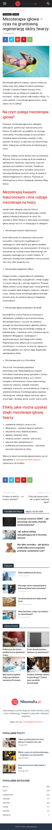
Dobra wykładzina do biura (29, 573)
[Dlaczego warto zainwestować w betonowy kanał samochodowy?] (9, 589)
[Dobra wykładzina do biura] (9, 576)
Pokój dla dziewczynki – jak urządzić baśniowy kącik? (39, 499)
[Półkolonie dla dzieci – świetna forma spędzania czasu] (14, 639)
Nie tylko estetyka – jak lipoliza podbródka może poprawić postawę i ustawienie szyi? (33, 547)
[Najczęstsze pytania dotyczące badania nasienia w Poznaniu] (14, 664)
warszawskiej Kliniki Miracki (27, 459)
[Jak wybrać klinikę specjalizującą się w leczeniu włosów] (9, 534)
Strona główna (8, 10)
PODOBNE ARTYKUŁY (13, 512)
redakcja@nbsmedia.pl (32, 722)
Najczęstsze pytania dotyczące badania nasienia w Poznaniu (12, 677)
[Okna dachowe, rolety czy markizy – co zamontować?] (9, 614)
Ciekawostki (20, 10)
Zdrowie (15, 14)
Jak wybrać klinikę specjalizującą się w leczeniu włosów (32, 534)
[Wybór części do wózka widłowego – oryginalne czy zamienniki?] (9, 755)
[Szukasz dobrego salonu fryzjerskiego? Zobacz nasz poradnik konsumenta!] (38, 664)
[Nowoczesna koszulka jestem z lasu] (9, 768)
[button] (48, 3)
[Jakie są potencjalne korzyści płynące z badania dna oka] (9, 742)
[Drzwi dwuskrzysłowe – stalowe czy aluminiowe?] (38, 639)
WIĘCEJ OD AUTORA (34, 512)
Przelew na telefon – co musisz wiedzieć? (13, 498)
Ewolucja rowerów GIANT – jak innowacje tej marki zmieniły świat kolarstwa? (33, 521)
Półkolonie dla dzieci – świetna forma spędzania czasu (14, 652)
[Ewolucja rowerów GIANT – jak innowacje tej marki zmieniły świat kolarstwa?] (9, 521)
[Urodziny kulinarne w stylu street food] (9, 602)
